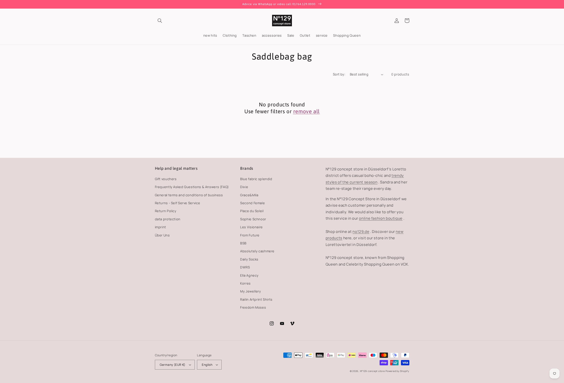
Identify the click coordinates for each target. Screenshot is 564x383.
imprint (160, 227)
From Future (250, 235)
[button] (160, 20)
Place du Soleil (251, 211)
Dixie (244, 187)
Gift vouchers (166, 179)
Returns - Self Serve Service (177, 203)
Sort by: (339, 74)
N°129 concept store (372, 371)
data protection (167, 219)
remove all (306, 111)
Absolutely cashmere (257, 251)
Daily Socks (249, 259)
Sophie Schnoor (253, 219)
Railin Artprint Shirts (256, 299)
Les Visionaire (251, 227)
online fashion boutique (381, 218)
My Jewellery (250, 291)
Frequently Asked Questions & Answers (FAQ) (192, 187)
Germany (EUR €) (173, 364)
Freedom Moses (253, 307)
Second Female (252, 203)
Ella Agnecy (249, 275)
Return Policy (165, 211)
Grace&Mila (249, 195)
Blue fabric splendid (256, 179)
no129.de (360, 231)
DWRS (245, 267)
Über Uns (162, 235)
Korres (245, 283)
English (207, 364)
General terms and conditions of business (189, 195)
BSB (243, 243)
